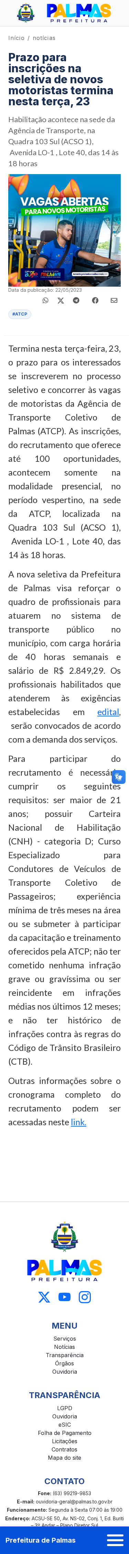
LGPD (64, 1408)
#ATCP (19, 314)
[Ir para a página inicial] (64, 13)
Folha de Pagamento (65, 1432)
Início (16, 37)
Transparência (65, 1355)
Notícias (64, 1346)
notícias (44, 37)
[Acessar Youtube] (64, 1297)
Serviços (64, 1338)
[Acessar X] (44, 1297)
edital (108, 711)
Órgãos (64, 1363)
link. (78, 1122)
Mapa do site (64, 1457)
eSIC (64, 1424)
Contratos (64, 1449)
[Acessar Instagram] (84, 1297)
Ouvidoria (64, 1371)
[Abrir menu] (115, 1540)
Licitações (64, 1441)
